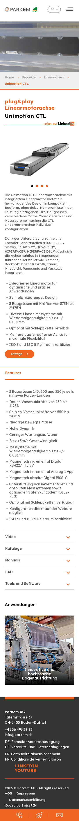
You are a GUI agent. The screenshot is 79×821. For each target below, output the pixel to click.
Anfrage (17, 354)
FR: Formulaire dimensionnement (32, 754)
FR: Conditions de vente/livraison (33, 759)
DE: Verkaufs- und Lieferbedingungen (37, 747)
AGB (8, 793)
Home (10, 77)
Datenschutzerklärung (27, 800)
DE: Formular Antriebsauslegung (32, 742)
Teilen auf (50, 124)
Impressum (25, 793)
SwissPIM (29, 805)
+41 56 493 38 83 (18, 729)
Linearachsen (54, 77)
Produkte (29, 77)
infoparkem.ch (18, 735)
